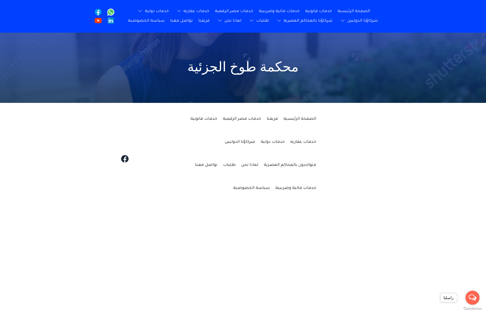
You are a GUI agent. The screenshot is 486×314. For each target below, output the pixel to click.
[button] (192, 11)
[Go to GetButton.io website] (473, 308)
